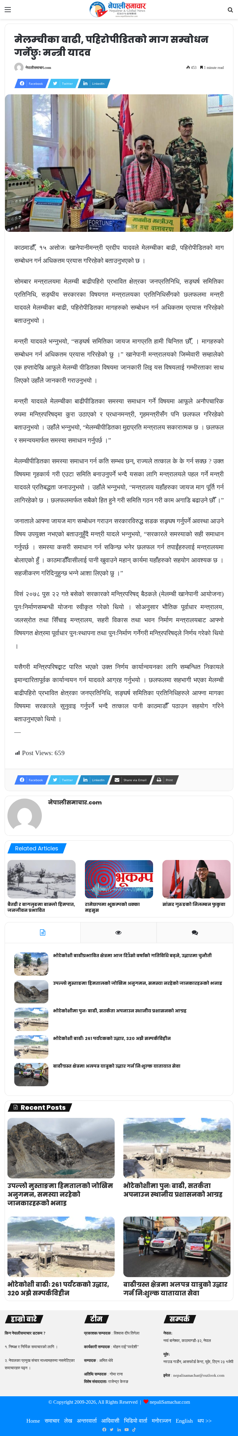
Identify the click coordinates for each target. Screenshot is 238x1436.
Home (33, 1421)
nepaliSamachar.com (170, 1402)
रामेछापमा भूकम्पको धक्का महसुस (112, 907)
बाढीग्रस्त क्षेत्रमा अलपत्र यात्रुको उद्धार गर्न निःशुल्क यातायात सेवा (116, 1066)
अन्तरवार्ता (87, 1421)
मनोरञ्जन (161, 1421)
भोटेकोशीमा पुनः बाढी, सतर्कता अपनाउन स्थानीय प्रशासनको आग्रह (120, 1011)
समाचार (52, 1421)
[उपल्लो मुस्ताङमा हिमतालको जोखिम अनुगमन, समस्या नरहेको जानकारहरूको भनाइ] (31, 991)
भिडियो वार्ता (135, 1421)
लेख (68, 1421)
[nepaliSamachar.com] (119, 9)
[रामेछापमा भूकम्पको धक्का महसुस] (119, 879)
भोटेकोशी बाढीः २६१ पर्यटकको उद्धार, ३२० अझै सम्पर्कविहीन (112, 1038)
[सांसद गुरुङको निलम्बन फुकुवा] (196, 879)
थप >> (204, 1421)
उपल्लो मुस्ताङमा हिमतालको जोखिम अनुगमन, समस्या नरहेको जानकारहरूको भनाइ (137, 983)
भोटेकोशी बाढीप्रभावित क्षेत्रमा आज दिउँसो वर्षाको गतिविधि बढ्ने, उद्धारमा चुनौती (132, 955)
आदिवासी (110, 1421)
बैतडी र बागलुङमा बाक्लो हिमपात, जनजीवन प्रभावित (41, 907)
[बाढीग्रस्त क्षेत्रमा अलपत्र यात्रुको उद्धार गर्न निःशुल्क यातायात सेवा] (31, 1074)
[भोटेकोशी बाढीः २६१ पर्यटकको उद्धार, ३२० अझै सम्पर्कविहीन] (31, 1047)
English (184, 1421)
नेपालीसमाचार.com (38, 67)
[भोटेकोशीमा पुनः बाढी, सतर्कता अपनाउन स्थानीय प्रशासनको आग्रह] (31, 1019)
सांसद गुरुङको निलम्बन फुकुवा (193, 904)
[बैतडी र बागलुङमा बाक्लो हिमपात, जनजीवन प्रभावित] (41, 879)
